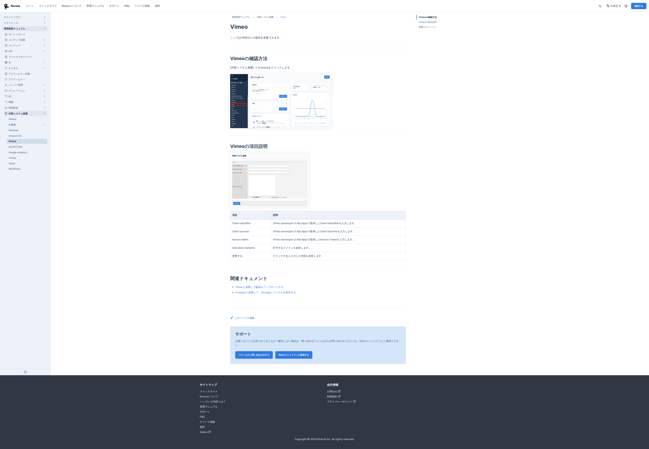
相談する (638, 6)
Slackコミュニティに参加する (294, 354)
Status (203, 432)
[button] (24, 17)
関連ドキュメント (427, 27)
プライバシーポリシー (339, 401)
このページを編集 (244, 317)
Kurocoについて (209, 396)
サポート (114, 5)
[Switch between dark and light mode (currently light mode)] (626, 6)
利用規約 (332, 396)
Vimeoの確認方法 (428, 17)
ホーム (30, 5)
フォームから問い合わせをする (254, 354)
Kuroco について (71, 5)
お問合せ (332, 391)
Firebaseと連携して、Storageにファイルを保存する (265, 292)
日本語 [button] (614, 5)
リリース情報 (142, 5)
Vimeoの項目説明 (427, 22)
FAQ (126, 5)
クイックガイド (48, 5)
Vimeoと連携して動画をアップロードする (259, 287)
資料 (157, 5)
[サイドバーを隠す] (25, 371)
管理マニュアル (95, 5)
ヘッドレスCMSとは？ (213, 401)
